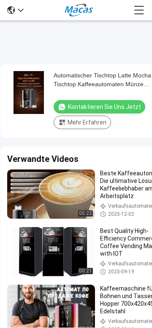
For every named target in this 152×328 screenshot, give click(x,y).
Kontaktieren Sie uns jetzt (104, 106)
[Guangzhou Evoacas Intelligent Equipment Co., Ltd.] (79, 10)
